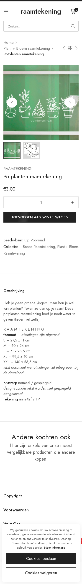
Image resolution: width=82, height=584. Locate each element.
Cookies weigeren (41, 573)
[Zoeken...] (73, 26)
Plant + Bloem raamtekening (26, 48)
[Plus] (72, 202)
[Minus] (10, 202)
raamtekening (17, 168)
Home (8, 42)
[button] (70, 102)
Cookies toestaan (41, 559)
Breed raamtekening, (39, 246)
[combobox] (41, 26)
